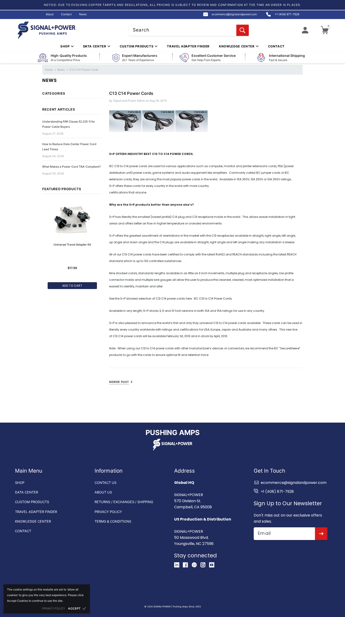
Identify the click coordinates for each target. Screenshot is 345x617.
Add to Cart (72, 286)
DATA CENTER (26, 492)
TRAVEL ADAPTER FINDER (36, 512)
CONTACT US (105, 483)
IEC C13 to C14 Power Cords (213, 299)
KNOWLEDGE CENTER (33, 521)
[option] (72, 242)
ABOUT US (103, 492)
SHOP (19, 483)
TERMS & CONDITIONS (113, 521)
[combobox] (189, 30)
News (61, 69)
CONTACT (23, 531)
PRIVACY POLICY (108, 512)
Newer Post (119, 382)
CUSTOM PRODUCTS (32, 502)
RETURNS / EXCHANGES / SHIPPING (124, 502)
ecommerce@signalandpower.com (293, 482)
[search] (242, 30)
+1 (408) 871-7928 (277, 491)
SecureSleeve (289, 348)
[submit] (321, 533)
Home (49, 69)
